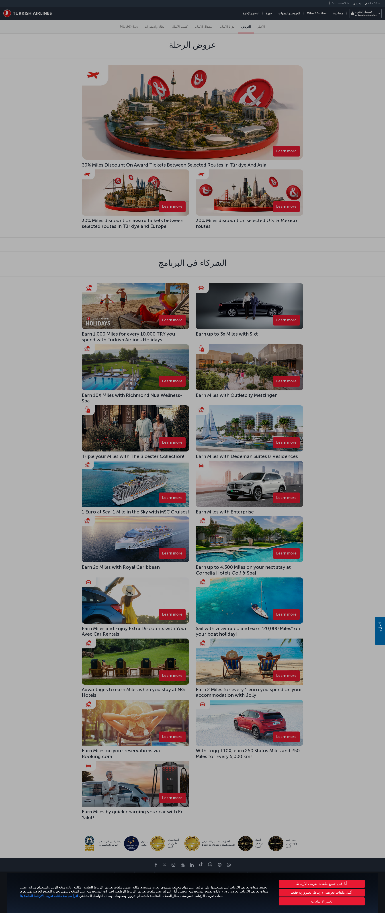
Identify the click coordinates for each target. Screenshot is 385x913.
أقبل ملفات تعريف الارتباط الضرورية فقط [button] (321, 892)
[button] (322, 901)
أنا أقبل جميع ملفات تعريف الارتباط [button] (321, 884)
